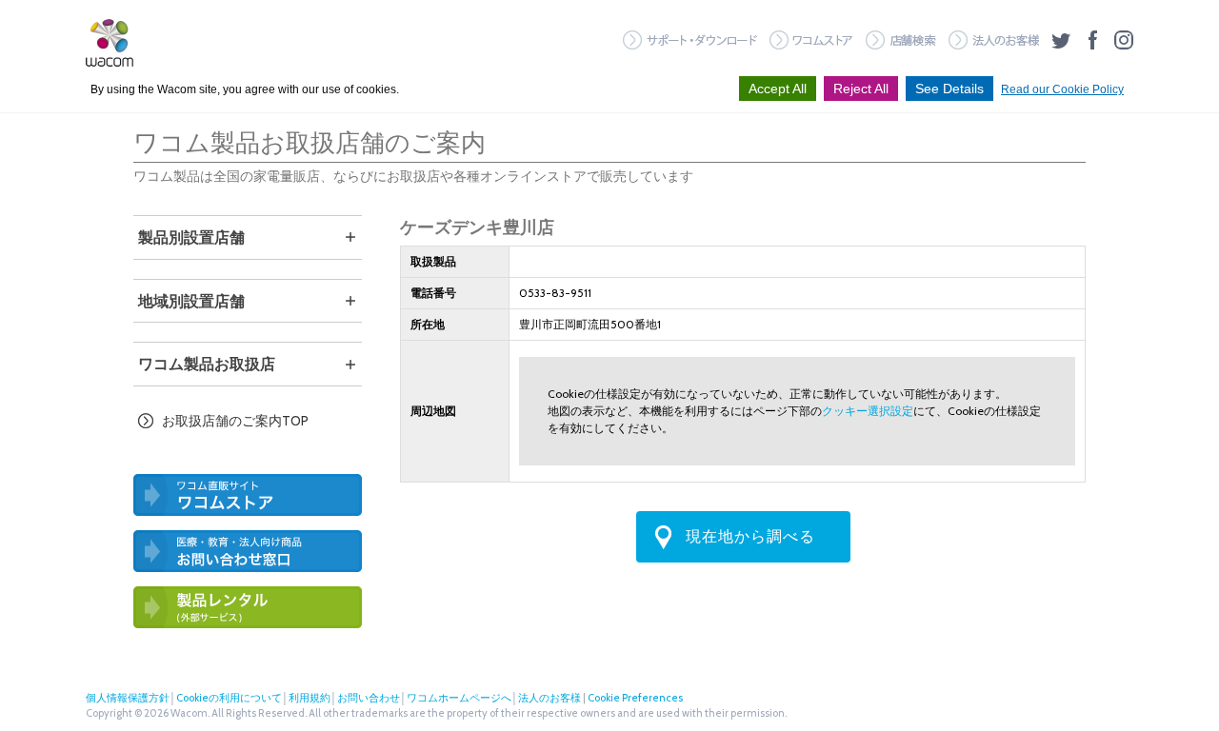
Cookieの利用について (229, 697)
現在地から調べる (750, 536)
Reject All (861, 88)
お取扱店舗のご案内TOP (235, 420)
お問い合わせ (368, 697)
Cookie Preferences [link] (635, 697)
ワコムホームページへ (459, 697)
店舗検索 (901, 39)
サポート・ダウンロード (690, 39)
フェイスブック (1092, 39)
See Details (949, 88)
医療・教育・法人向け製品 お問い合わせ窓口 (247, 551)
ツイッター (1060, 39)
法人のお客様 (994, 39)
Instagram (1123, 39)
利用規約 (309, 697)
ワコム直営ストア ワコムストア (247, 495)
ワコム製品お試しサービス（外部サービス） (247, 607)
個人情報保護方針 (128, 697)
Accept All (778, 88)
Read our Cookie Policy (1062, 89)
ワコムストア (811, 39)
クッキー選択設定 (867, 411)
